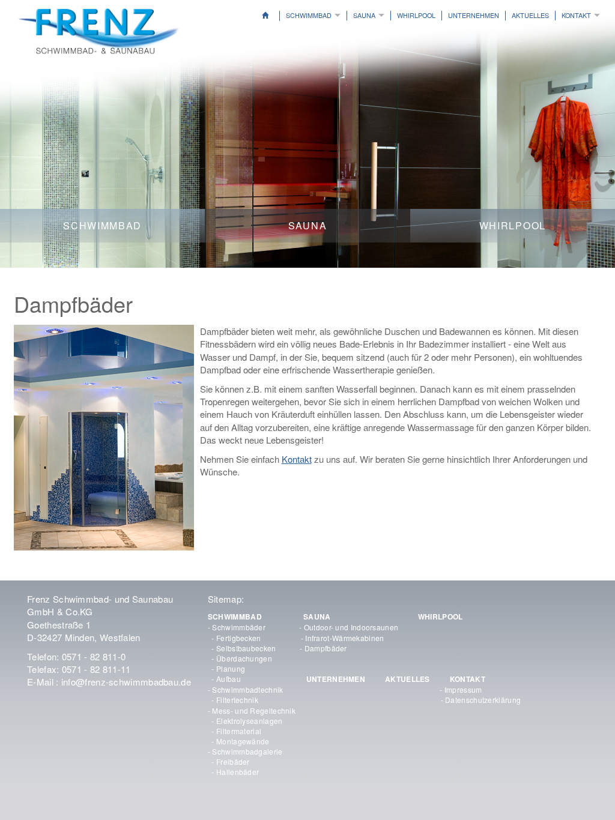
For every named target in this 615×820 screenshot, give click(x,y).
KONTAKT (467, 679)
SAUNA (317, 616)
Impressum (463, 689)
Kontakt (576, 15)
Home (274, 15)
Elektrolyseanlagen (249, 721)
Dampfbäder (325, 648)
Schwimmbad (309, 15)
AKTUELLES (530, 15)
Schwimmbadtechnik (247, 689)
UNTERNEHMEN (335, 679)
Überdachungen (244, 658)
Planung (230, 668)
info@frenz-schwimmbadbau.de (126, 681)
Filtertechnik (237, 700)
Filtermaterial (238, 731)
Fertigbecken (238, 638)
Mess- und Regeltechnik (253, 710)
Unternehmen (473, 15)
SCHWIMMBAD (235, 616)
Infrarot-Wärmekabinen (344, 638)
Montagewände (243, 741)
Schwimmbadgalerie (247, 751)
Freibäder (233, 761)
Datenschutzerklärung (483, 700)
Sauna (364, 15)
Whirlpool (416, 15)
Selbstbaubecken (246, 648)
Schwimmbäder (238, 627)
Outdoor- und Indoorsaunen (351, 627)
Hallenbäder (237, 772)
